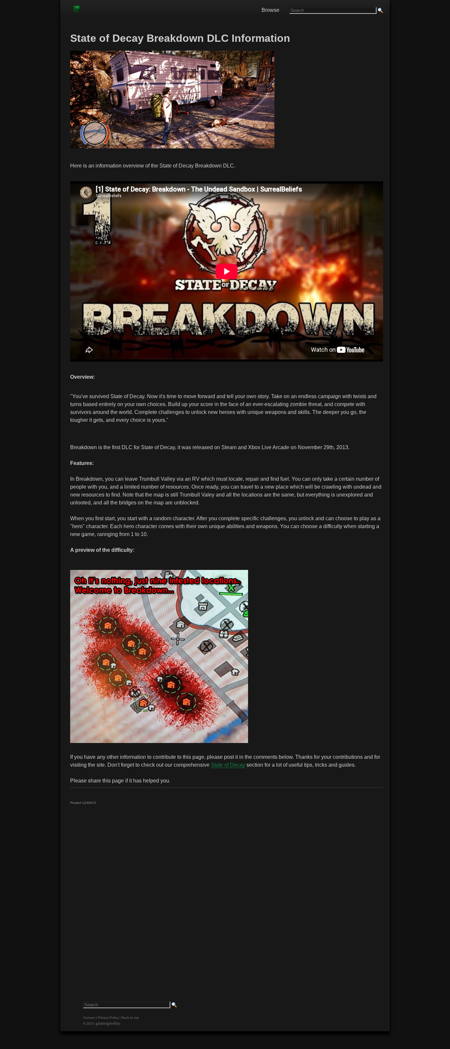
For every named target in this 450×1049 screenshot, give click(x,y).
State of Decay (228, 765)
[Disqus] (226, 891)
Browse (270, 10)
